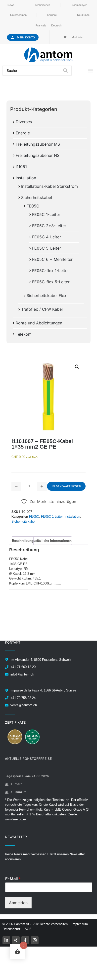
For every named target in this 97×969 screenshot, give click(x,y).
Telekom (24, 334)
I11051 (21, 166)
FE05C (33, 205)
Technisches (42, 4)
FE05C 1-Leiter (46, 214)
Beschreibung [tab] (22, 541)
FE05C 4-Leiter (46, 236)
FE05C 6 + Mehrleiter (52, 259)
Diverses (24, 121)
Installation (26, 177)
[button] (90, 71)
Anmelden (18, 902)
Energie (23, 132)
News (10, 4)
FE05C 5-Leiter (46, 248)
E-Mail (13, 878)
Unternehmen (18, 14)
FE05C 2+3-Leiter (49, 225)
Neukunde (83, 14)
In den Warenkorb (66, 486)
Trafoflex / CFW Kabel (42, 309)
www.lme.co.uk (16, 819)
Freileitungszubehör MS (38, 144)
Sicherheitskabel (36, 197)
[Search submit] (65, 70)
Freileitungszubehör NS (37, 155)
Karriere (52, 14)
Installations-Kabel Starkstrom (49, 186)
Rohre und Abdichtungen (39, 322)
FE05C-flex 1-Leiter (50, 270)
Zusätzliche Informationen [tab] (51, 541)
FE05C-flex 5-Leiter (51, 281)
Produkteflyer (79, 4)
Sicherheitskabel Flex (46, 295)
